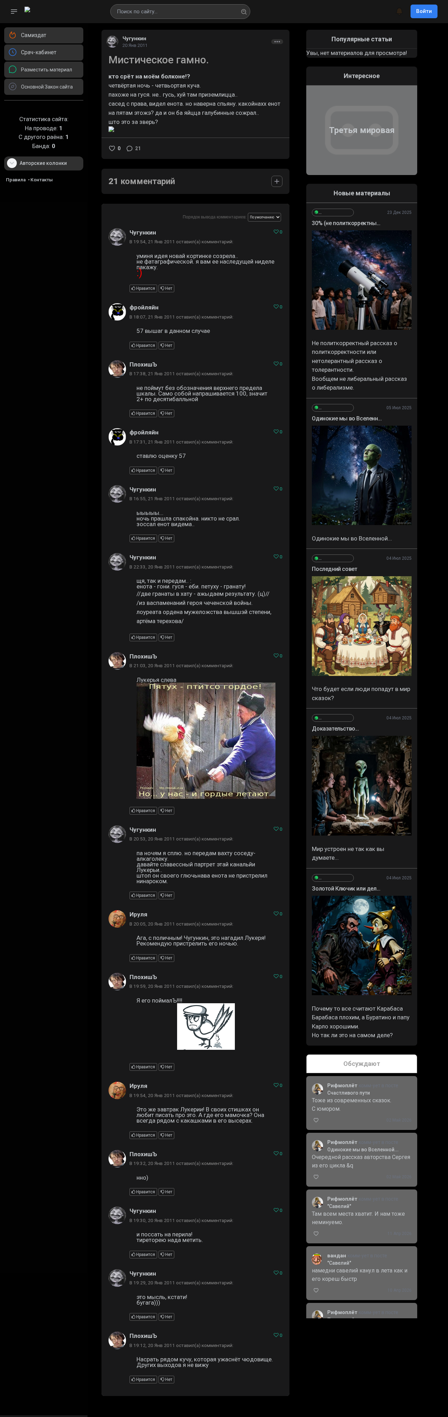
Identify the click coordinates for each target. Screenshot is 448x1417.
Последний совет (334, 569)
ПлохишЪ (143, 364)
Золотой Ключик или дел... (346, 888)
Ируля (138, 914)
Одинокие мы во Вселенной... (363, 1149)
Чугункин (134, 38)
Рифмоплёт (343, 1085)
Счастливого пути (348, 1093)
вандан (337, 1255)
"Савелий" (339, 1206)
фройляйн (144, 307)
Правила (16, 179)
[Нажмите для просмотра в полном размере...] (362, 280)
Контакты (41, 179)
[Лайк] (112, 148)
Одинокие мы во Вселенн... (347, 418)
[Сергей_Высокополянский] (332, 212)
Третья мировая (362, 130)
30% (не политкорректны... (346, 223)
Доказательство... (335, 728)
